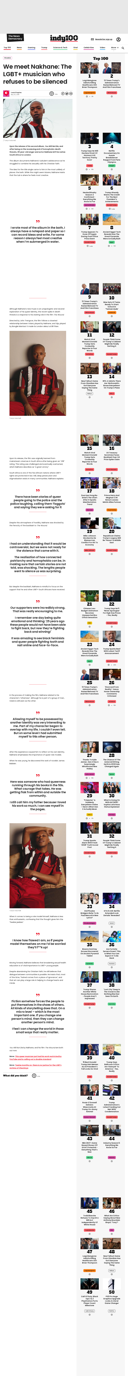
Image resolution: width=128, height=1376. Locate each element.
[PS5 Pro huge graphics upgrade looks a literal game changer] (112, 1283)
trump (89, 166)
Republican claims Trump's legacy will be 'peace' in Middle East (112, 539)
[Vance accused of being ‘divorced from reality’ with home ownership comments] (112, 674)
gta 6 (112, 923)
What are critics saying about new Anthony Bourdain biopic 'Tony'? (112, 1219)
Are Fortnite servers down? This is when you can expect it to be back (112, 953)
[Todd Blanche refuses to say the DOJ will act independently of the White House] (89, 1203)
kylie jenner (90, 774)
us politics (89, 354)
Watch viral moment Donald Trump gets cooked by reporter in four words (89, 345)
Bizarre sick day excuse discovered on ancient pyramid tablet (89, 952)
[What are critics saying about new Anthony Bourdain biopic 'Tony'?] (112, 1203)
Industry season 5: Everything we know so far (111, 1145)
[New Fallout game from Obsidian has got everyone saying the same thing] (89, 368)
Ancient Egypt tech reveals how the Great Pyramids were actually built (112, 235)
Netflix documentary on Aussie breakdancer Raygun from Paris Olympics (111, 156)
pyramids (89, 964)
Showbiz (7, 58)
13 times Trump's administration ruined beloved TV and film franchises (112, 83)
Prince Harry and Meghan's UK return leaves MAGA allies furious (112, 498)
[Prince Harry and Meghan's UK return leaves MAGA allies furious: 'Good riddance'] (112, 482)
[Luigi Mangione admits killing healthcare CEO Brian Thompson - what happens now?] (89, 67)
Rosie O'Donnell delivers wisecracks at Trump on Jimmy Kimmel (89, 1107)
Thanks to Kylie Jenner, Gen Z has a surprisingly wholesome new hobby (89, 764)
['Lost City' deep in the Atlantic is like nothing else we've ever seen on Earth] (112, 976)
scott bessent (112, 469)
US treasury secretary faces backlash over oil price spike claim (112, 456)
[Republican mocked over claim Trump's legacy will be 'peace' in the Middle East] (112, 523)
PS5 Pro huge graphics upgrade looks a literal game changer (111, 1299)
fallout (89, 394)
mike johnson (89, 550)
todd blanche (89, 1230)
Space (112, 774)
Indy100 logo (64, 38)
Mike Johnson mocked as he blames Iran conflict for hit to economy (89, 540)
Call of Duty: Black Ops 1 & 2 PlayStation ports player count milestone (89, 1301)
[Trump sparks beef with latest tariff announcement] (112, 636)
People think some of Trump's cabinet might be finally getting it (112, 342)
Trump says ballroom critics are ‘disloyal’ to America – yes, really (111, 1066)
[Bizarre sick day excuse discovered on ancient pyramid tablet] (89, 936)
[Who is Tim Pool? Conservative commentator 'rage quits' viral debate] (112, 1356)
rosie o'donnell (89, 1117)
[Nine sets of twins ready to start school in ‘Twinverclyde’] (112, 289)
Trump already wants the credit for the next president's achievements (112, 197)
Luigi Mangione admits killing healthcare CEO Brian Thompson (89, 83)
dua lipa (89, 510)
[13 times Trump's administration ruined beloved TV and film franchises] (112, 67)
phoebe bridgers (89, 923)
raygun (111, 166)
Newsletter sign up (103, 39)
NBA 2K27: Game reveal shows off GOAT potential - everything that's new (90, 1147)
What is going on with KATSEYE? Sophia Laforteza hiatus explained (112, 803)
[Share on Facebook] (62, 93)
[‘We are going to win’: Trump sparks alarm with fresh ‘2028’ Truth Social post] (89, 827)
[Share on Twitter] (66, 93)
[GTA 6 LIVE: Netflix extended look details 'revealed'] (112, 898)
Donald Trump (112, 623)
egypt (112, 242)
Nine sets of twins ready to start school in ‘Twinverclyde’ (111, 305)
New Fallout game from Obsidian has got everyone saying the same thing (89, 385)
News (19, 48)
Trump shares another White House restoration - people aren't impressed (89, 994)
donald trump (112, 205)
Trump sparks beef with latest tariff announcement (111, 651)
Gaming (31, 48)
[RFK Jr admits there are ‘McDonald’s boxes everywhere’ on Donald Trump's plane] (112, 368)
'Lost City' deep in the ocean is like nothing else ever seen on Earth (112, 992)
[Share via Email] (70, 93)
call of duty (90, 1311)
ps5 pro (111, 1311)
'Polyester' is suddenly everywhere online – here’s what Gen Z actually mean (89, 804)
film (89, 623)
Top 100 (7, 48)
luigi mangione (89, 93)
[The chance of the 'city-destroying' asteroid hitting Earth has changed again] (112, 747)
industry (112, 1157)
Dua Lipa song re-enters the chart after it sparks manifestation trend (89, 499)
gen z (90, 815)
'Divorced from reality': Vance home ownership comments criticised (112, 691)
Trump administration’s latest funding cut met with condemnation (111, 1107)
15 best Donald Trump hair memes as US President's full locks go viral (89, 1065)
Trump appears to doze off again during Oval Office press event (89, 235)
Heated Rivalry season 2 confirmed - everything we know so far (89, 197)
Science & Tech (60, 48)
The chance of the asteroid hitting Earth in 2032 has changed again (111, 763)
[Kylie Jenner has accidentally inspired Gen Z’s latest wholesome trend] (89, 747)
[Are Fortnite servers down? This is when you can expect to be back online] (112, 936)
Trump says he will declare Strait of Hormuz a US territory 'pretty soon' (89, 155)
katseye (112, 815)
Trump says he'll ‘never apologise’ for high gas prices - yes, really (112, 611)
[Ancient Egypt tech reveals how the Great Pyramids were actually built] (112, 219)
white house (112, 93)
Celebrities (89, 48)
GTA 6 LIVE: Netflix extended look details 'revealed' (112, 913)
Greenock (111, 312)
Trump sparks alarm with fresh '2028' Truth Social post (89, 843)
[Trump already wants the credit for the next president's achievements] (112, 180)
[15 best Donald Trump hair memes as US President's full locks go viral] (89, 1049)
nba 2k (89, 1157)
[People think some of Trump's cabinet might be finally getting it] (112, 326)
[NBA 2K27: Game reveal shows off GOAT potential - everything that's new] (89, 1130)
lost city (112, 1004)
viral (89, 1077)
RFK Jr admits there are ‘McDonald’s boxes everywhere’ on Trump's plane (112, 384)
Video (102, 48)
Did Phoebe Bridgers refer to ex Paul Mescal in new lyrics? (90, 914)
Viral (75, 48)
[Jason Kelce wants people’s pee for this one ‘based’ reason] (89, 1356)
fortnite (111, 964)
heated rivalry (89, 205)
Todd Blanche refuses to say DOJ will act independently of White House (90, 1220)
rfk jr (112, 394)
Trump (44, 48)
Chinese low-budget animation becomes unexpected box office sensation (89, 613)
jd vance (112, 702)
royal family (112, 510)
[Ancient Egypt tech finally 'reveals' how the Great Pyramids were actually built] (89, 636)
